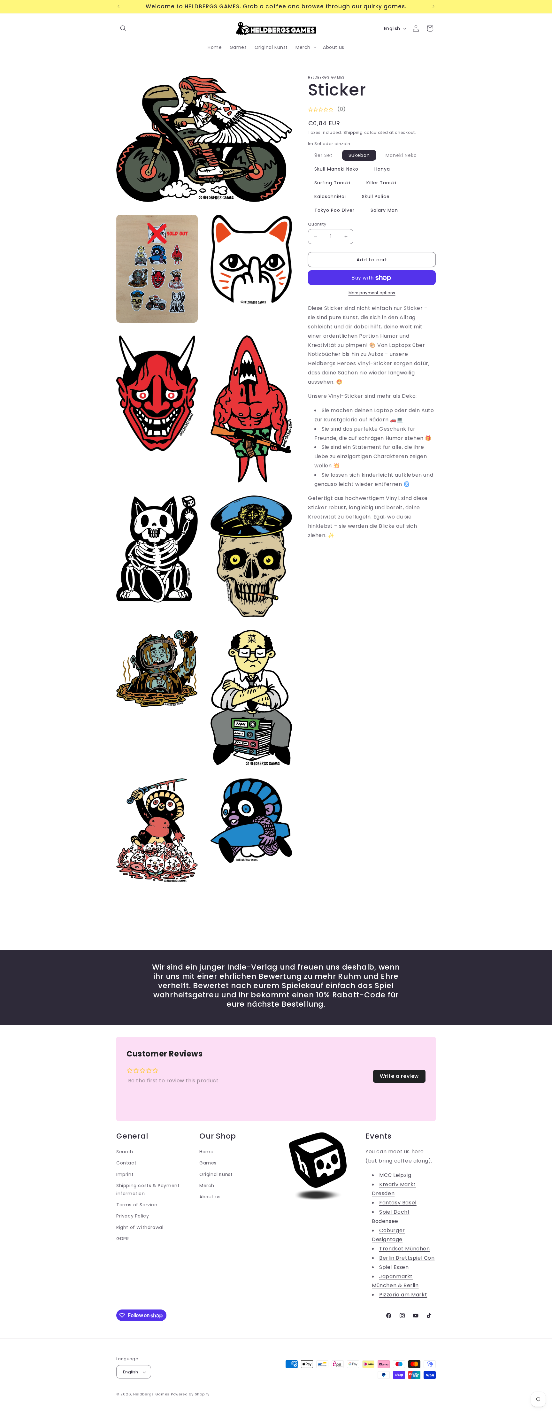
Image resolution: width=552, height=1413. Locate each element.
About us (210, 1196)
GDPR (122, 1238)
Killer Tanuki (381, 183)
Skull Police (376, 196)
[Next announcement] (433, 6)
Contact (126, 1163)
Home (206, 1151)
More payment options (372, 293)
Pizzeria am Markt (403, 1294)
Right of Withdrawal (139, 1227)
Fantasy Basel (398, 1202)
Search (124, 1151)
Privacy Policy (132, 1215)
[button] (123, 28)
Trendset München (404, 1248)
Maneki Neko (404, 156)
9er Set (326, 156)
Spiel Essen (394, 1267)
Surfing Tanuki (332, 183)
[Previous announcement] (118, 6)
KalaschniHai (330, 196)
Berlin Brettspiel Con (407, 1257)
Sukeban (359, 155)
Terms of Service (136, 1204)
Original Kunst (216, 1174)
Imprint (125, 1174)
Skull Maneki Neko (336, 169)
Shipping (353, 132)
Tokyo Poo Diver (334, 210)
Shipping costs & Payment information (148, 1189)
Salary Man (384, 210)
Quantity (317, 224)
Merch (206, 1185)
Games (208, 1163)
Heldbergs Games (151, 1394)
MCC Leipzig (395, 1175)
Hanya (382, 169)
